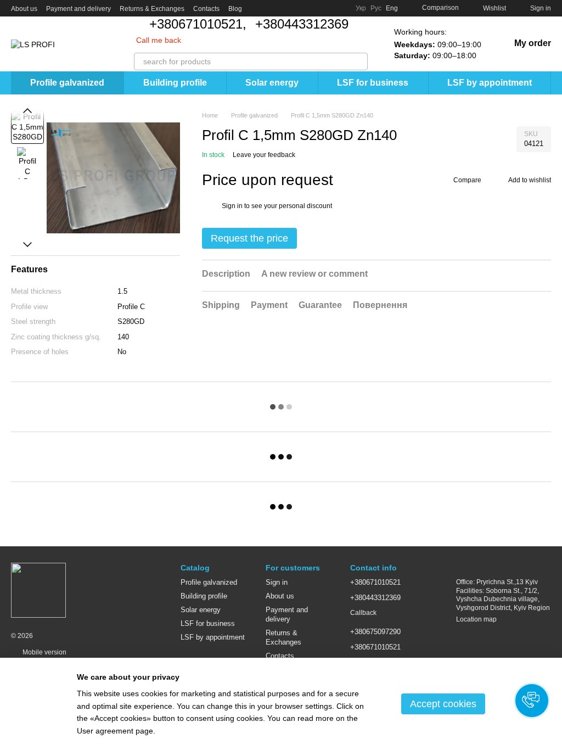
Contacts (206, 9)
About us (24, 9)
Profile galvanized (67, 82)
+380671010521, (197, 24)
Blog (235, 9)
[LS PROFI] (38, 590)
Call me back (158, 40)
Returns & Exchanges (152, 9)
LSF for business (372, 82)
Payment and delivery (78, 9)
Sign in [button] (232, 206)
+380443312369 (302, 24)
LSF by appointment (489, 82)
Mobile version (43, 652)
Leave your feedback (264, 155)
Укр (361, 8)
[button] (531, 700)
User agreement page (115, 730)
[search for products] (359, 61)
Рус (375, 8)
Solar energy (272, 82)
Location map (476, 619)
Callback (363, 613)
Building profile (175, 82)
